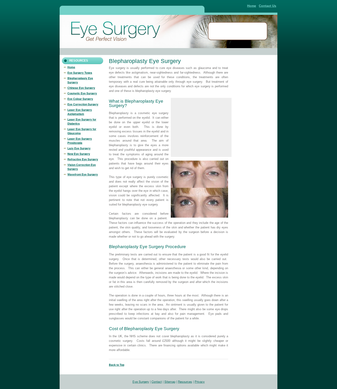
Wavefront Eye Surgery (82, 174)
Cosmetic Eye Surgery (82, 93)
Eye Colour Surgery (80, 99)
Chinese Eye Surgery (81, 88)
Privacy (200, 381)
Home (251, 6)
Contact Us (267, 6)
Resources (185, 381)
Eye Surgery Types (79, 73)
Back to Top (116, 365)
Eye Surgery (141, 381)
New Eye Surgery (78, 154)
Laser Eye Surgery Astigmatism (79, 112)
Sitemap (169, 381)
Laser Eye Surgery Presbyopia (79, 141)
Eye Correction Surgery (82, 104)
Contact (157, 381)
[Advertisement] (131, 9)
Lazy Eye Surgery (79, 148)
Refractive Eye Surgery (82, 159)
